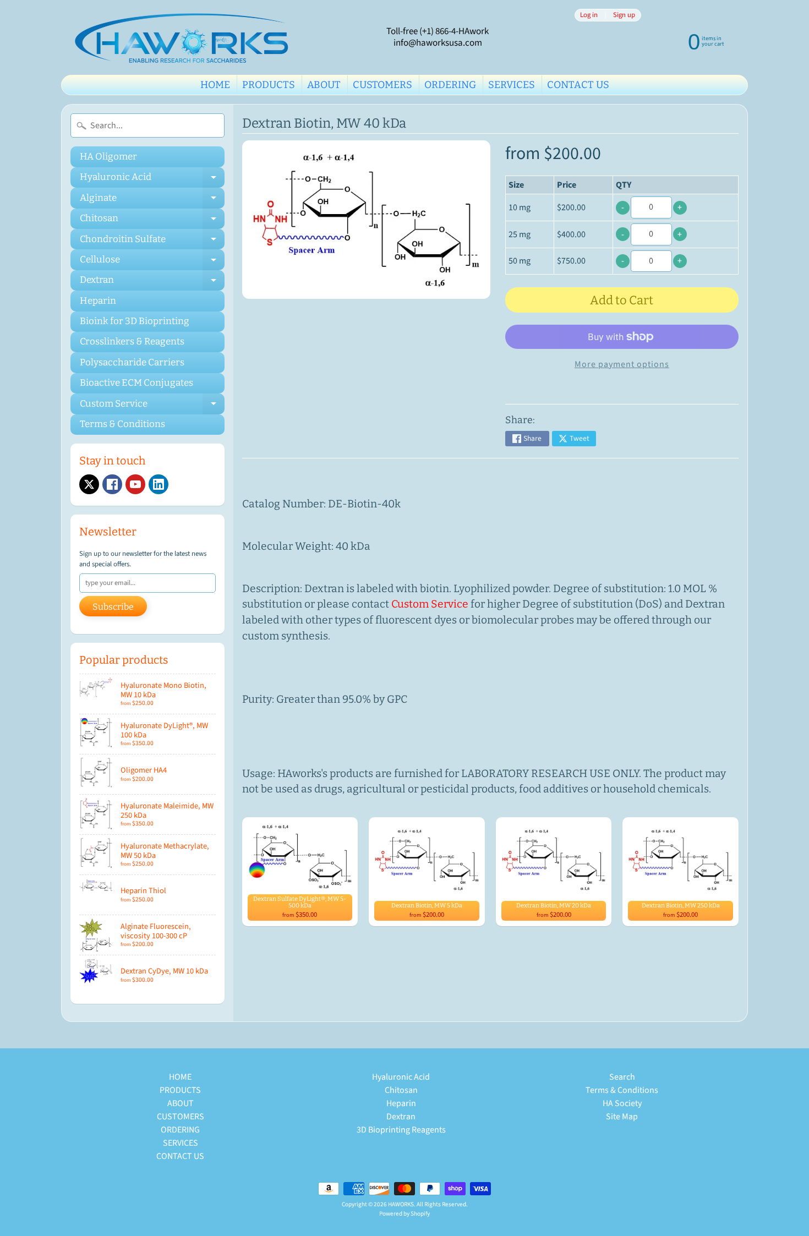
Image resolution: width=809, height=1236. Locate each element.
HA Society (622, 1103)
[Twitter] (89, 484)
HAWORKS (401, 1204)
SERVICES (511, 85)
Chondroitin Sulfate (152, 241)
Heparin (98, 301)
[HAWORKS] (185, 37)
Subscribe (113, 606)
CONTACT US (578, 85)
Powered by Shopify (404, 1214)
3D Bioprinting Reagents (401, 1130)
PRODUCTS (268, 85)
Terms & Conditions (122, 424)
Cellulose (152, 262)
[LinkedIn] (158, 484)
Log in (589, 15)
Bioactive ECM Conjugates (136, 383)
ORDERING (450, 85)
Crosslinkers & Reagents (132, 341)
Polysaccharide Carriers (132, 362)
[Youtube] (135, 484)
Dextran (152, 282)
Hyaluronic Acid (152, 179)
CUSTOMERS (382, 85)
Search (622, 1077)
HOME (215, 85)
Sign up (624, 15)
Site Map (622, 1117)
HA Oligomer (108, 156)
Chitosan (152, 220)
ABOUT (324, 85)
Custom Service (152, 406)
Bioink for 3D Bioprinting (134, 321)
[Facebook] (112, 484)
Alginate (152, 200)
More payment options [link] (622, 364)
